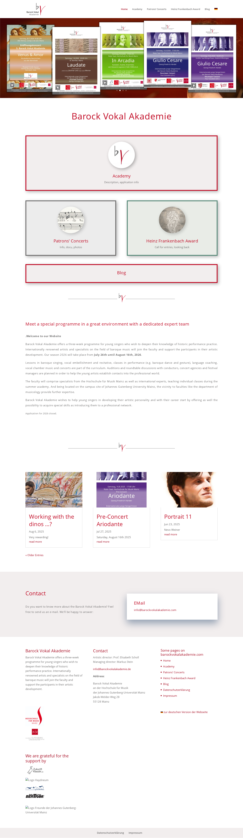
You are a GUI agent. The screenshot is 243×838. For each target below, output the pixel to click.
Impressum (170, 695)
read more (35, 541)
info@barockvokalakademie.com (155, 610)
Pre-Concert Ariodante (112, 520)
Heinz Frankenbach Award (185, 9)
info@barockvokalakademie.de (112, 669)
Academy (137, 9)
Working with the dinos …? (51, 520)
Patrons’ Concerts (156, 9)
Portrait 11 (178, 516)
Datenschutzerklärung (176, 690)
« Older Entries (34, 555)
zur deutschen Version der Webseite (185, 712)
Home (124, 9)
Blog (207, 9)
